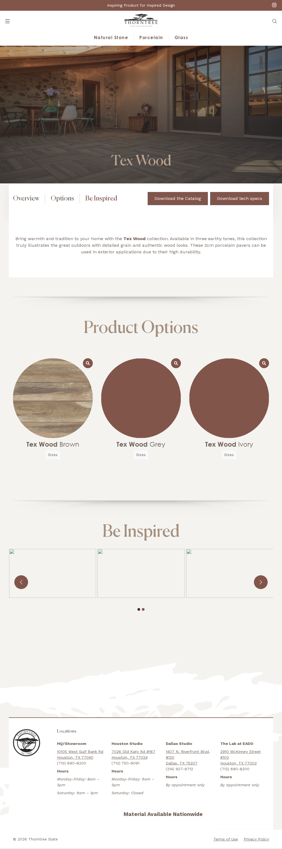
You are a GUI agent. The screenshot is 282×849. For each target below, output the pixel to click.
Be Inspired (101, 198)
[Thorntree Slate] (141, 20)
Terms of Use (225, 839)
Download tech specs (239, 198)
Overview (26, 198)
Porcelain (151, 37)
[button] (274, 21)
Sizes (53, 454)
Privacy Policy (256, 839)
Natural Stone (111, 37)
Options (62, 198)
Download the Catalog (177, 198)
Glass (181, 37)
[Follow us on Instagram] (274, 4)
